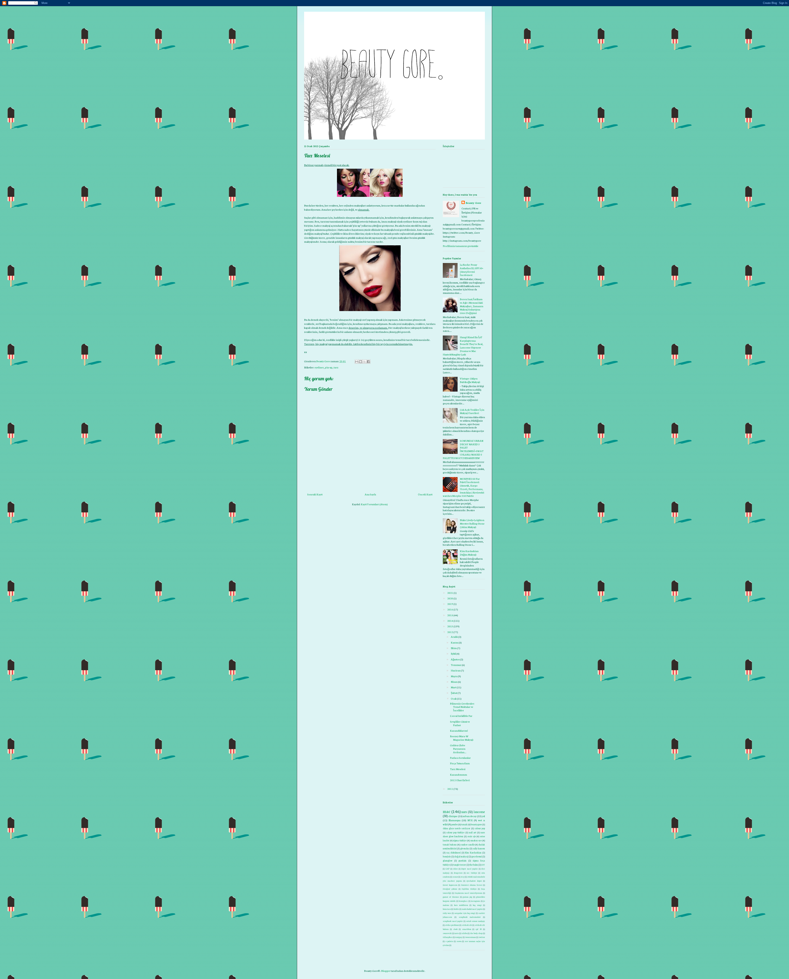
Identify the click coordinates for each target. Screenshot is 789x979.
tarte (456, 933)
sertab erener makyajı (475, 920)
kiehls (456, 908)
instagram (475, 900)
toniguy (458, 937)
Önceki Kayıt (425, 494)
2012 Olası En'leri (460, 780)
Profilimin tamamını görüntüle (460, 246)
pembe (454, 824)
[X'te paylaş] (364, 362)
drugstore (458, 872)
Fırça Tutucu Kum (460, 763)
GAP (447, 868)
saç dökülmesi (453, 852)
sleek (455, 929)
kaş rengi (477, 904)
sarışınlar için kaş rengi (464, 912)
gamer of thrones (451, 896)
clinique (452, 816)
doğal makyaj (461, 856)
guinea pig (467, 896)
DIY (483, 864)
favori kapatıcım (450, 884)
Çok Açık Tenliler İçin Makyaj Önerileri (472, 411)
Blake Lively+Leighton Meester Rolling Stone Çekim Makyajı (472, 523)
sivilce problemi (452, 924)
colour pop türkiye (455, 832)
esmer (455, 876)
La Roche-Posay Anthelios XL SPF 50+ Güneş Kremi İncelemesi (471, 270)
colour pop (480, 828)
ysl (483, 816)
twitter (482, 937)
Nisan (454, 681)
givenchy (464, 848)
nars (464, 811)
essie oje (471, 836)
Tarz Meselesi (457, 769)
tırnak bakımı (450, 844)
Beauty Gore (473, 202)
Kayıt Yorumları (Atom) (374, 504)
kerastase (447, 908)
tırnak (464, 824)
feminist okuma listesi (471, 884)
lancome (479, 811)
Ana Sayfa (370, 494)
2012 (450, 632)
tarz (336, 367)
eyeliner (319, 367)
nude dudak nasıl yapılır (472, 908)
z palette (449, 941)
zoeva (459, 941)
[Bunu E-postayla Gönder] (357, 362)
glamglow (447, 860)
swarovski (447, 933)
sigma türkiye (459, 840)
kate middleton (461, 904)
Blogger (385, 970)
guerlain (462, 860)
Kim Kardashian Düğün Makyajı (469, 552)
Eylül (453, 653)
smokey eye (476, 840)
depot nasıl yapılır (469, 868)
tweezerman (470, 937)
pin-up (328, 367)
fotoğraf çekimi (450, 888)
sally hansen (479, 848)
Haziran (455, 670)
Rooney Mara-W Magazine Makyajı (461, 737)
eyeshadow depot (474, 880)
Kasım (454, 642)
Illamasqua (454, 820)
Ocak (454, 698)
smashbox (466, 929)
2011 (450, 788)
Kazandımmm (458, 774)
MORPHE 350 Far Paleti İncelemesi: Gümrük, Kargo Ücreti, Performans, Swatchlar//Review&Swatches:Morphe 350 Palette (463, 487)
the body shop (476, 933)
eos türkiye (472, 872)
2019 (450, 603)
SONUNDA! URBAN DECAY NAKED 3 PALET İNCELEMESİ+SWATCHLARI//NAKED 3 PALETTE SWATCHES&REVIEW (463, 449)
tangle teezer (459, 864)
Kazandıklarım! (459, 730)
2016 (450, 609)
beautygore (476, 824)
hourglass (463, 900)
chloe (455, 868)
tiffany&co (447, 937)
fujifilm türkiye (469, 888)
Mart (453, 687)
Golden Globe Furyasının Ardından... (458, 748)
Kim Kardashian (473, 852)
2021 (450, 592)
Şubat (454, 692)
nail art (472, 832)
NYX (470, 820)
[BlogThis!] (361, 362)
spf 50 (478, 929)
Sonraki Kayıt (315, 494)
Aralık (454, 636)
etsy (463, 876)
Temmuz (456, 665)
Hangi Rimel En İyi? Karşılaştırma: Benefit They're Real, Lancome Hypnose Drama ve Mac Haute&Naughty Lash (463, 345)
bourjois (447, 856)
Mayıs (454, 676)
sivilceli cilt (467, 924)
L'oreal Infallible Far (461, 715)
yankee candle (467, 844)
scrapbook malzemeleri (470, 916)
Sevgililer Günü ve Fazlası (460, 723)
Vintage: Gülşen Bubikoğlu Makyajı (470, 380)
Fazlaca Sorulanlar (460, 757)
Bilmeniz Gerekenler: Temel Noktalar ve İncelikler (462, 707)
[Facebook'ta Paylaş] (368, 362)
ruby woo (447, 912)
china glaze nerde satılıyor (456, 828)
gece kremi (477, 856)
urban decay (469, 816)
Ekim (454, 648)
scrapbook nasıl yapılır (453, 920)
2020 (450, 598)
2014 (450, 620)
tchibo (464, 933)
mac (446, 811)
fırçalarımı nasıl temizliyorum (468, 892)
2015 (450, 615)
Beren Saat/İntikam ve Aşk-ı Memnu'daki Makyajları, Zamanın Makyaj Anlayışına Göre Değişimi (471, 306)
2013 (450, 626)
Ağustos (455, 659)
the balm (473, 864)
